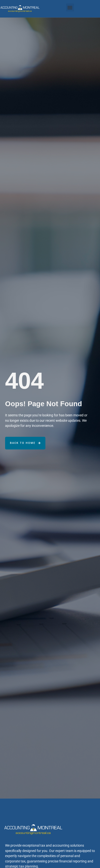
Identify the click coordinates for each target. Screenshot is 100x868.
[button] (70, 7)
